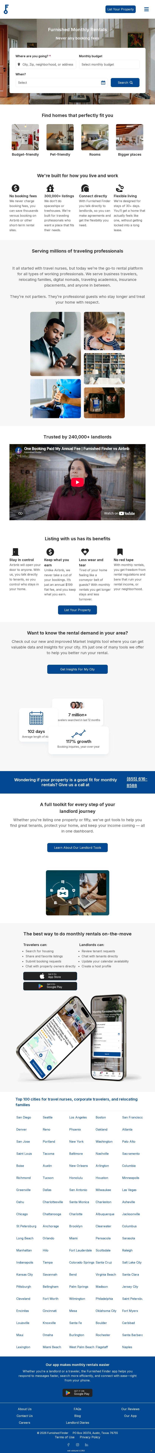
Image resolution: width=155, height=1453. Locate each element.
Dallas (47, 1190)
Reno (46, 1129)
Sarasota (128, 1238)
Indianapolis (24, 1262)
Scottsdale (103, 1250)
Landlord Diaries (77, 1422)
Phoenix (75, 1129)
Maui (19, 1335)
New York (76, 1141)
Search (123, 82)
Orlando (48, 1238)
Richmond (23, 1178)
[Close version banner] (151, 1450)
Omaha (48, 1335)
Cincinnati (50, 1311)
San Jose (23, 1141)
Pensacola (103, 1238)
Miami (73, 1238)
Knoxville (49, 1323)
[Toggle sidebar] (146, 9)
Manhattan (24, 1250)
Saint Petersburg (132, 1299)
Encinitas (22, 1311)
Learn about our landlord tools (77, 847)
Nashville (102, 1153)
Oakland (101, 1129)
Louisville (22, 1323)
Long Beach (24, 1238)
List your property (120, 9)
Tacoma (48, 1153)
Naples (127, 1347)
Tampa (48, 1262)
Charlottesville (52, 1202)
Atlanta (127, 1129)
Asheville (128, 1202)
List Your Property (77, 610)
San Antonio (78, 1190)
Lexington (23, 1347)
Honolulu (76, 1178)
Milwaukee (103, 1190)
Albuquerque (105, 1214)
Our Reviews (130, 1409)
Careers (24, 1422)
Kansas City (24, 1274)
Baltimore (76, 1153)
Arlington (102, 1166)
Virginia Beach (105, 1274)
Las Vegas (129, 1190)
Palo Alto (128, 1141)
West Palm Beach (79, 1347)
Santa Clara (130, 1274)
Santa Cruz (104, 1262)
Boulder (101, 1323)
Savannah (50, 1274)
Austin (47, 1166)
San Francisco (132, 1117)
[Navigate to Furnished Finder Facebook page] (68, 1444)
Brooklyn (75, 1226)
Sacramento (131, 1153)
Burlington (76, 1335)
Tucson (48, 1178)
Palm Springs (78, 1286)
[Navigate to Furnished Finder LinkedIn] (86, 1444)
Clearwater (103, 1226)
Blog (77, 1416)
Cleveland (23, 1299)
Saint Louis (24, 1153)
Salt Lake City (132, 1262)
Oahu (20, 1202)
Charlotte (75, 1214)
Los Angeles (78, 1117)
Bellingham (50, 1286)
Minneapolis (130, 1178)
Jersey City (130, 1286)
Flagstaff (102, 1347)
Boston (101, 1117)
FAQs (77, 1409)
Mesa (73, 1311)
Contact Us (25, 1416)
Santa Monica (79, 1202)
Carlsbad (128, 1323)
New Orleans (78, 1166)
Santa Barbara (132, 1335)
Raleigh (127, 1250)
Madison (102, 1286)
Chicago (22, 1214)
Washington (104, 1141)
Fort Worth (50, 1299)
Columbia (129, 1166)
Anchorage (51, 1226)
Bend (73, 1274)
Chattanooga (52, 1214)
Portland (49, 1141)
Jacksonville (131, 1214)
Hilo (45, 1250)
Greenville (23, 1190)
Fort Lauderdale (79, 1250)
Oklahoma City (105, 1311)
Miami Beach (52, 1347)
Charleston (103, 1202)
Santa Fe (75, 1323)
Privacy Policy (90, 1437)
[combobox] (46, 64)
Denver (21, 1129)
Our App (130, 1416)
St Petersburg (26, 1226)
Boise (20, 1166)
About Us (25, 1409)
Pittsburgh (23, 1286)
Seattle (48, 1117)
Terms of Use (64, 1437)
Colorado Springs (79, 1262)
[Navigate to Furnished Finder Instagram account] (77, 1444)
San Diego (23, 1117)
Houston (102, 1178)
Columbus (129, 1226)
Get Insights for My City (77, 669)
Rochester (103, 1335)
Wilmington (77, 1299)
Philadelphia (104, 1299)
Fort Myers (130, 1311)
